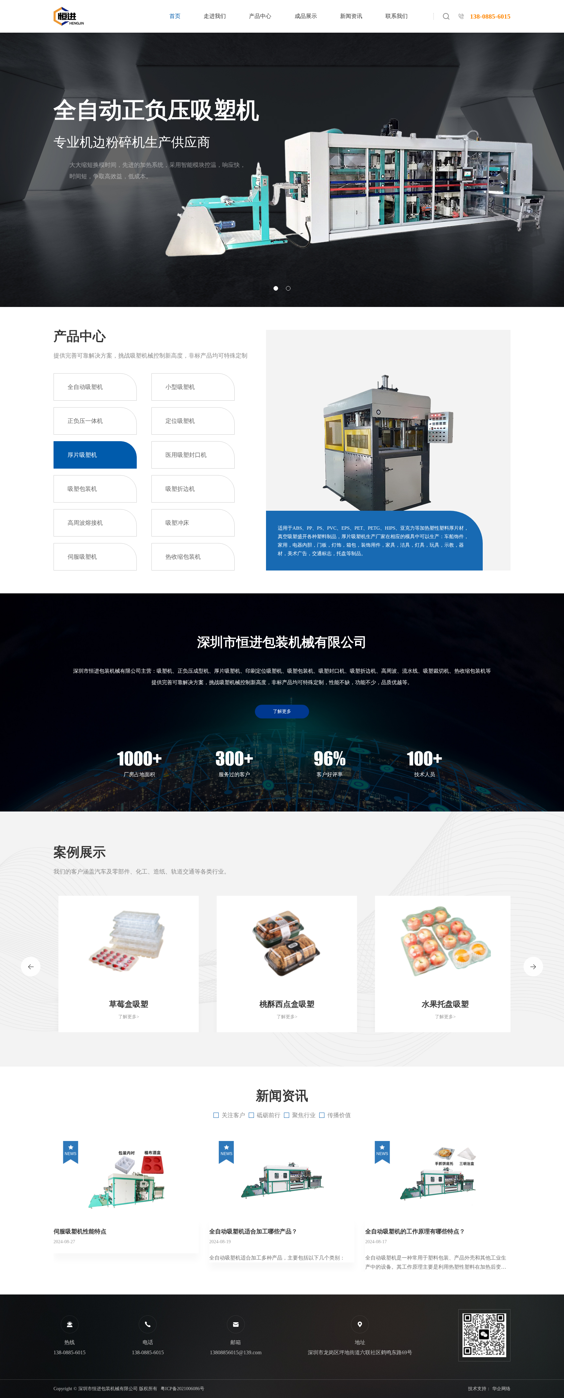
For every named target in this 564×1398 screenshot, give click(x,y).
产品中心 (260, 16)
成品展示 (306, 16)
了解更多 (282, 711)
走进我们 (215, 16)
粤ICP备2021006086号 (182, 1388)
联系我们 (396, 16)
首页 (174, 16)
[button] (276, 288)
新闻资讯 (351, 16)
